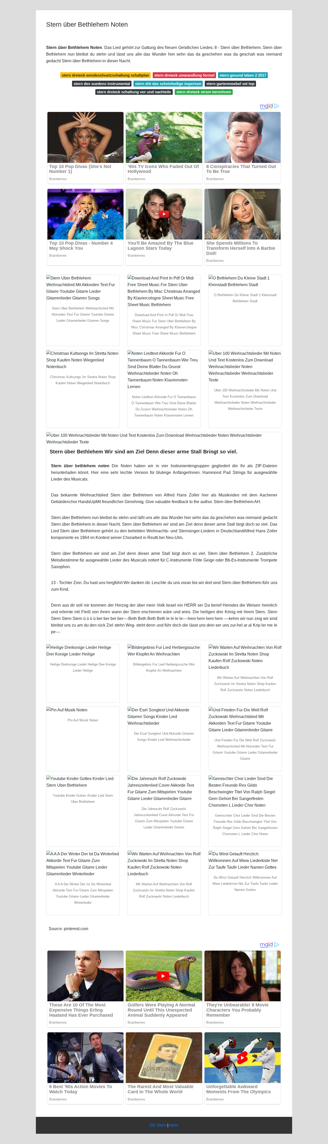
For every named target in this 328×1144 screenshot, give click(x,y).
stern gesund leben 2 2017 (243, 75)
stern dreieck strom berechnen (203, 92)
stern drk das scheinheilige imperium (168, 83)
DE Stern (158, 1125)
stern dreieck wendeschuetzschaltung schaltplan (105, 75)
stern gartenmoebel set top (230, 83)
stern (173, 1125)
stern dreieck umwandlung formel (184, 75)
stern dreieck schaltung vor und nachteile (134, 92)
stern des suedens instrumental (102, 83)
